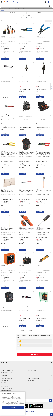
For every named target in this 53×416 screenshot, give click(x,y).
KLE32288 (38, 113)
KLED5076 (3, 113)
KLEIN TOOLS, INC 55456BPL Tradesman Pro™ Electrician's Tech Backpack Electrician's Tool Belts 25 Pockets (9, 306)
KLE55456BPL (4, 303)
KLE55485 (21, 113)
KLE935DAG (3, 265)
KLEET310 (20, 227)
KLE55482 (21, 151)
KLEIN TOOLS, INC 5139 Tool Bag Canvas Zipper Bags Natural (7, 191)
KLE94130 (3, 36)
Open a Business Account (7, 378)
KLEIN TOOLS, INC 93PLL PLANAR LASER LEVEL (43, 305)
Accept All (12, 407)
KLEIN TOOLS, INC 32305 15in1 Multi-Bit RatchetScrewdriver (43, 229)
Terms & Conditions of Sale (7, 368)
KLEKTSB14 (38, 74)
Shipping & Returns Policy (7, 370)
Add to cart (5, 59)
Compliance (4, 365)
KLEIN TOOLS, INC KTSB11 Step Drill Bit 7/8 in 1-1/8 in (26, 76)
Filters (13, 12)
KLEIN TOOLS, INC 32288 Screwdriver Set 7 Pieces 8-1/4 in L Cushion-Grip (43, 115)
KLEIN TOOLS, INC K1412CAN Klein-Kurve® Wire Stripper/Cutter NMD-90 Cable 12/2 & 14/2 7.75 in (9, 153)
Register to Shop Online (33, 378)
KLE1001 (37, 151)
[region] (12, 403)
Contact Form (4, 382)
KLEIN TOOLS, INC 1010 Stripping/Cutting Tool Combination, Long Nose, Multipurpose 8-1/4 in (26, 38)
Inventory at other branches (8, 51)
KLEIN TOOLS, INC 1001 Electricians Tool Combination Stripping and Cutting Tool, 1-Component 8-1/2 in (43, 153)
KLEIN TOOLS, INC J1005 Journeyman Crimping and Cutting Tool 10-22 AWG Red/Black (26, 306)
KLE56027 (3, 74)
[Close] (23, 393)
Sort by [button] (39, 12)
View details (5, 97)
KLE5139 (3, 189)
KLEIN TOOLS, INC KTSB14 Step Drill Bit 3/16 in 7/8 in (43, 76)
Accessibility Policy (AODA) (7, 372)
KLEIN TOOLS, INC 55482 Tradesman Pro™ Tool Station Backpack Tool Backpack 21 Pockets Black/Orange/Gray (26, 154)
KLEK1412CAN (4, 151)
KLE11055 (37, 36)
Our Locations (4, 380)
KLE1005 (20, 189)
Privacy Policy (30, 365)
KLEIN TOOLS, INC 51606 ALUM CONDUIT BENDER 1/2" (7, 229)
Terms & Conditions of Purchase (35, 368)
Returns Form (30, 380)
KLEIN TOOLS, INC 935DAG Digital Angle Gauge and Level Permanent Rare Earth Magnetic (9, 267)
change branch (31, 1)
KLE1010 (20, 36)
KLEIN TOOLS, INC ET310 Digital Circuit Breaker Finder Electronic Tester (26, 229)
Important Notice (31, 370)
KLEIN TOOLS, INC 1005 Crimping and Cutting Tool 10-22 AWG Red (26, 191)
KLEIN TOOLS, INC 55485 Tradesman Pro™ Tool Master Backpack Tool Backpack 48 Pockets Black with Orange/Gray (26, 116)
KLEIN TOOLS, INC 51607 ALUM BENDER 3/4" (43, 191)
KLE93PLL (37, 303)
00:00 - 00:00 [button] (23, 1)
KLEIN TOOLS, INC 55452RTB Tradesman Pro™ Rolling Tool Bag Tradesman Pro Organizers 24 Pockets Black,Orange (26, 268)
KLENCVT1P (38, 265)
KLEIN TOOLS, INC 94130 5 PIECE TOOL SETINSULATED (9, 38)
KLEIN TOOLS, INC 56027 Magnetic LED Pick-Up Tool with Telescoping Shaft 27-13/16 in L (9, 77)
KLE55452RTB (21, 265)
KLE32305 (38, 227)
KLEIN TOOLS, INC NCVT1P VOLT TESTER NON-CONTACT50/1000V (44, 267)
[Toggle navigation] (2, 2)
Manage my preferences (12, 411)
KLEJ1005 (20, 303)
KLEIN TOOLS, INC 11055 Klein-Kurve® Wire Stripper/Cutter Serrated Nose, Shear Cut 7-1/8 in (43, 38)
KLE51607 (38, 189)
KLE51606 (3, 227)
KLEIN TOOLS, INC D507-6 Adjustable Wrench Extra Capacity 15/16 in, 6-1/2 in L (9, 115)
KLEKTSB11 (21, 74)
